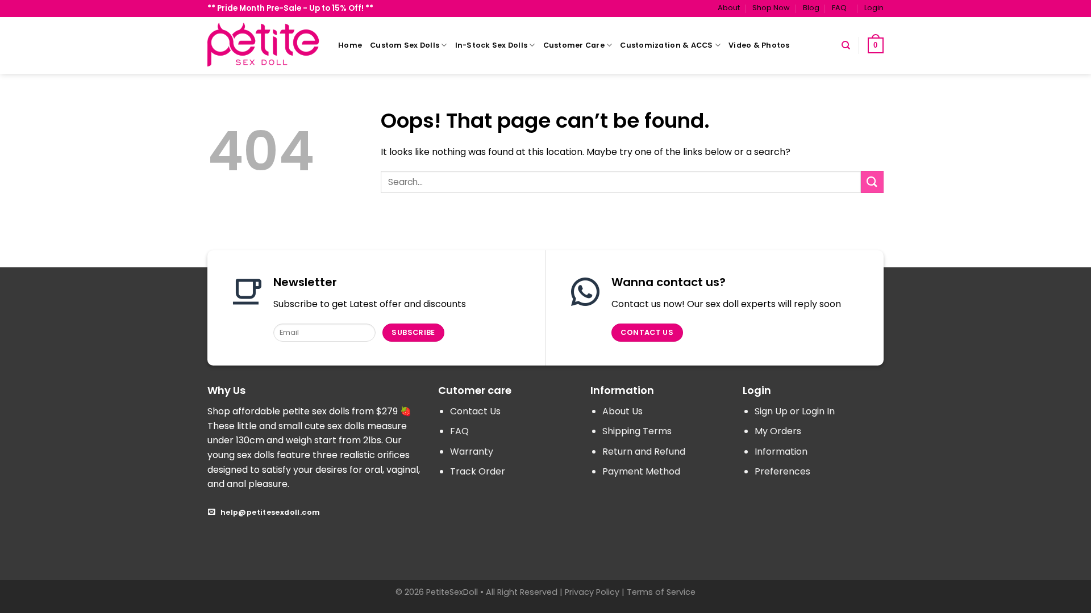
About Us (622, 411)
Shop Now (771, 7)
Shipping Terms (637, 431)
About (729, 7)
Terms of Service (661, 592)
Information (781, 451)
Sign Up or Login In (795, 411)
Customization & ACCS (666, 45)
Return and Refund (643, 451)
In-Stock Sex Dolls (491, 45)
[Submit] (872, 182)
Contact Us (475, 411)
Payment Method (641, 471)
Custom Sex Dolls (404, 45)
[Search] (846, 45)
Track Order (477, 471)
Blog (811, 7)
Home (350, 45)
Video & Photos (759, 45)
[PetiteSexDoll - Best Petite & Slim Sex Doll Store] (264, 45)
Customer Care (574, 45)
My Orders (778, 431)
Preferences (782, 471)
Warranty (471, 451)
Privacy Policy (592, 592)
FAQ (839, 7)
